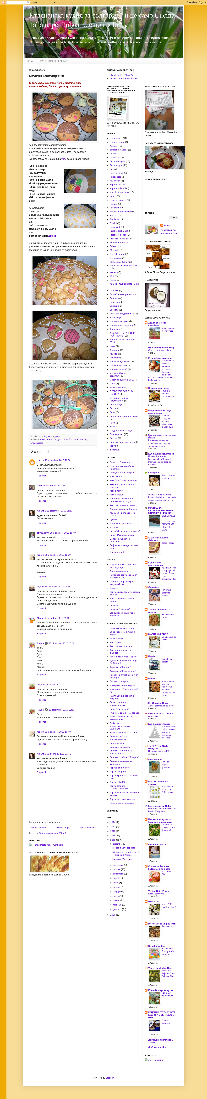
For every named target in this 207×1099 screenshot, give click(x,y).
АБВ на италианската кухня (124, 283)
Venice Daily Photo (158, 891)
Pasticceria (115, 207)
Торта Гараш (168, 543)
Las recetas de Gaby (159, 806)
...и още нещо (117, 142)
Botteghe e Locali (118, 149)
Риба (112, 422)
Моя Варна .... (156, 901)
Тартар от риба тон (120, 767)
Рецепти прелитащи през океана (159, 411)
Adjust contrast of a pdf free (161, 706)
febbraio (117, 904)
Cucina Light (116, 165)
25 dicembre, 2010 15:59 (58, 555)
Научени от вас (118, 387)
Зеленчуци (115, 317)
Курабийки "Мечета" (120, 667)
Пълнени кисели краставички (168, 394)
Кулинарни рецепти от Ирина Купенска (161, 455)
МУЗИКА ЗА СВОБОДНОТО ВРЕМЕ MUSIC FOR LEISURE (161, 510)
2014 (113, 822)
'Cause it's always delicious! (158, 539)
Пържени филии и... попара (124, 713)
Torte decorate (117, 254)
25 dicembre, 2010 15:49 (63, 532)
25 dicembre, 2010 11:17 (59, 510)
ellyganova (43, 532)
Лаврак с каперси (119, 681)
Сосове (113, 438)
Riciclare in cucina (119, 238)
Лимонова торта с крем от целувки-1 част (123, 576)
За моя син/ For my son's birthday (168, 951)
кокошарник (155, 759)
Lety (39, 684)
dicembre (118, 844)
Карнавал (115, 329)
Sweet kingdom (156, 946)
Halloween (115, 180)
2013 (113, 826)
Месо (112, 383)
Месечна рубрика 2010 (122, 379)
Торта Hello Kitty (118, 782)
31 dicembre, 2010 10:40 (58, 732)
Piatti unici (115, 219)
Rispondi (41, 475)
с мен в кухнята (157, 844)
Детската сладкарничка (122, 313)
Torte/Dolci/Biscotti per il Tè (123, 265)
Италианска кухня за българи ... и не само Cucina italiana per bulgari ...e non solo (102, 19)
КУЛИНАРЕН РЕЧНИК (53, 61)
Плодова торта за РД (158, 751)
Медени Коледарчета (121, 523)
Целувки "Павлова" (120, 609)
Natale (113, 196)
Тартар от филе (118, 771)
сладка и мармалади (121, 430)
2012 (113, 831)
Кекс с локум (116, 490)
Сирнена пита (117, 743)
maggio (117, 891)
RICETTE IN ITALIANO (121, 75)
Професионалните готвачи (124, 416)
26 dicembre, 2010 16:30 (61, 709)
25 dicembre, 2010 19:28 (57, 586)
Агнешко (114, 290)
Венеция (114, 306)
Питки (113, 408)
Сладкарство (36, 443)
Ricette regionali (118, 234)
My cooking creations (160, 358)
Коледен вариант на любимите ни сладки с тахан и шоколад (159, 443)
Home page (63, 827)
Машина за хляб (118, 369)
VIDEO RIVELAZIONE (159, 494)
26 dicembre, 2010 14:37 (55, 684)
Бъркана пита (117, 638)
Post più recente (38, 827)
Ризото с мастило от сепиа (124, 732)
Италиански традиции (121, 325)
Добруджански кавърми (122, 472)
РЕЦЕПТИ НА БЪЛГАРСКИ (124, 78)
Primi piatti (115, 227)
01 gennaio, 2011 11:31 (59, 753)
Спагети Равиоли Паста (122, 442)
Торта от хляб (117, 552)
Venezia (114, 272)
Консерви (115, 357)
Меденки (114, 527)
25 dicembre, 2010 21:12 (57, 618)
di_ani (40, 586)
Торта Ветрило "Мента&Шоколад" (119, 787)
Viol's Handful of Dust (160, 968)
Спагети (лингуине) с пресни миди (121, 752)
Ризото (113, 426)
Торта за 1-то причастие (122, 799)
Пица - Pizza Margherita (122, 535)
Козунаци (115, 350)
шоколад (114, 449)
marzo (116, 900)
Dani (39, 485)
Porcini (113, 223)
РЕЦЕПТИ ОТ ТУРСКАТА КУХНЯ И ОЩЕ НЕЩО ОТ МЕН (162, 1015)
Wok (112, 276)
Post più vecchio (88, 827)
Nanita (151, 678)
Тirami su (114, 588)
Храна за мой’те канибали (157, 324)
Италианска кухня (119, 321)
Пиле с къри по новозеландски (118, 703)
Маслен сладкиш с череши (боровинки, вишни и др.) (168, 421)
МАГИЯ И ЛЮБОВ (158, 634)
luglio (116, 882)
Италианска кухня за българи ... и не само (160, 820)
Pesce (113, 215)
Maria (40, 618)
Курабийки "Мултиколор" (123, 671)
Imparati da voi (117, 184)
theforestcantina (157, 1047)
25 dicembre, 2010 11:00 (58, 460)
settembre (118, 873)
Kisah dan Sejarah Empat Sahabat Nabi (169, 973)
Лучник (113, 519)
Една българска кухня (160, 990)
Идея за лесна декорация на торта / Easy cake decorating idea (169, 573)
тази (63, 158)
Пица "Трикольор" (119, 709)
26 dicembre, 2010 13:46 (61, 643)
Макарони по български (122, 685)
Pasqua (113, 204)
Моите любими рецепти (162, 923)
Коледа (83, 440)
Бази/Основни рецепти (122, 294)
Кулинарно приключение (155, 563)
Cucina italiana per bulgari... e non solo (159, 867)
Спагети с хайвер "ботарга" (124, 757)
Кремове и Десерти (120, 361)
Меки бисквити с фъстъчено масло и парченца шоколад (169, 732)
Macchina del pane (119, 192)
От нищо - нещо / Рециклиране (119, 399)
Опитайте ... (155, 587)
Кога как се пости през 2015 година (168, 789)
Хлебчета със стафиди (122, 803)
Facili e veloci (116, 173)
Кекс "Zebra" (116, 476)
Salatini (113, 246)
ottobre (117, 869)
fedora (40, 555)
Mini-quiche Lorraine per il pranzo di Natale (125, 853)
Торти (113, 445)
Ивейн (151, 656)
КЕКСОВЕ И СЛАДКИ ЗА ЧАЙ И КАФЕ (59, 440)
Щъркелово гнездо (159, 388)
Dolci (112, 169)
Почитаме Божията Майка (166, 593)
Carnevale (115, 157)
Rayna (40, 643)
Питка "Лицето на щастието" (125, 531)
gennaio (117, 909)
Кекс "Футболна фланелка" (124, 480)
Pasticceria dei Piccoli (121, 211)
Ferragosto (115, 176)
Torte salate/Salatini (120, 262)
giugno (117, 887)
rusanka (41, 510)
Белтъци (114, 298)
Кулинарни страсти (159, 724)
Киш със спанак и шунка (122, 505)
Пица (112, 412)
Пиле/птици (116, 404)
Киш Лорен (115, 642)
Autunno (114, 146)
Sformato (114, 250)
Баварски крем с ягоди (122, 628)
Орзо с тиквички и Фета (159, 350)
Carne (113, 153)
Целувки (114, 605)
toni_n (40, 460)
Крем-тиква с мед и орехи (123, 656)
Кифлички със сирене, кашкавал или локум (121, 500)
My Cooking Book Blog (161, 347)
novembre (118, 865)
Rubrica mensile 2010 (121, 242)
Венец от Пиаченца (120, 462)
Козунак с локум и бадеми (123, 509)
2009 (113, 914)
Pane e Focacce (118, 200)
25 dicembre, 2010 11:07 (55, 485)
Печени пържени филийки (166, 765)
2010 (113, 840)
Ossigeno (153, 472)
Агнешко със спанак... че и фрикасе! (168, 827)
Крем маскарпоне (119, 571)
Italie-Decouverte (156, 894)
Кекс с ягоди (116, 494)
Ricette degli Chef (119, 231)
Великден (115, 302)
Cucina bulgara (117, 161)
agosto (117, 878)
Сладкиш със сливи (120, 747)
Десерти (114, 309)
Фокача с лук (168, 926)
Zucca (113, 280)
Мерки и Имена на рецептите (119, 374)
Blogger (110, 1077)
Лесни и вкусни (118, 365)
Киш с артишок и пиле (121, 646)
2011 (113, 835)
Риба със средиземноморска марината (120, 726)
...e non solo (116, 138)
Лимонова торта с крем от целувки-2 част (123, 583)
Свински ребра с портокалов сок (118, 737)
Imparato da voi (118, 188)
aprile (116, 896)
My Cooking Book (158, 703)
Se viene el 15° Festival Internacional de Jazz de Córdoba (159, 462)
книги (112, 346)
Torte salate (116, 258)
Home (30, 61)
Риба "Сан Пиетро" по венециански (121, 718)
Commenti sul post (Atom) (52, 833)
